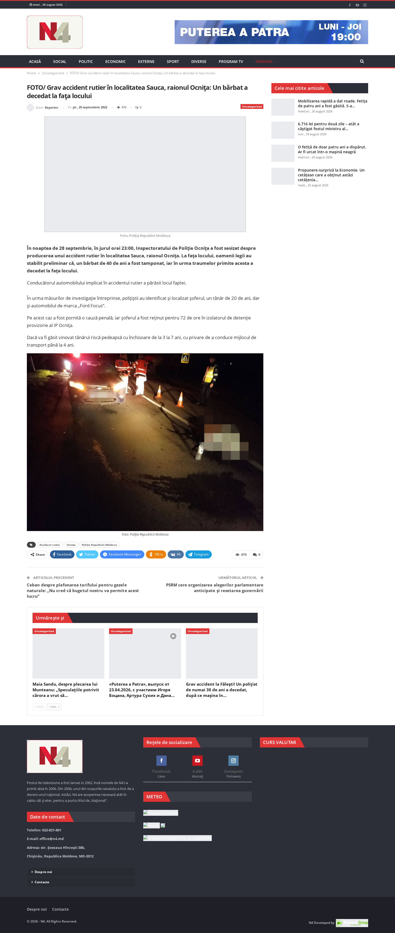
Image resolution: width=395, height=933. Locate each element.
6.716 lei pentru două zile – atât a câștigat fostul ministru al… (328, 133)
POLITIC (86, 61)
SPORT (173, 61)
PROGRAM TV (231, 61)
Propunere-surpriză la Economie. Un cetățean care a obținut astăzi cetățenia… (331, 181)
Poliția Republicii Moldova (99, 559)
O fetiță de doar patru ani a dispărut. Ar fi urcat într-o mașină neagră (332, 156)
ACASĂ (35, 61)
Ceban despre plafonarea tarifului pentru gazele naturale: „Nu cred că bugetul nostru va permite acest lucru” (83, 604)
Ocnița (71, 559)
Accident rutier (50, 559)
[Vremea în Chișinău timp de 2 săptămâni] (177, 864)
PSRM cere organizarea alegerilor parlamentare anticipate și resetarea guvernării (215, 601)
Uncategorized (252, 113)
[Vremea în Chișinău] (160, 838)
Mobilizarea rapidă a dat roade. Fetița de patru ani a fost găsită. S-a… (332, 110)
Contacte (42, 908)
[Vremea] (154, 851)
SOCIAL (59, 61)
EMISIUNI (264, 61)
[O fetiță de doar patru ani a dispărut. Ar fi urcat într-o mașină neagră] (283, 159)
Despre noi (43, 897)
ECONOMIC (115, 61)
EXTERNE (146, 61)
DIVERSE (198, 61)
